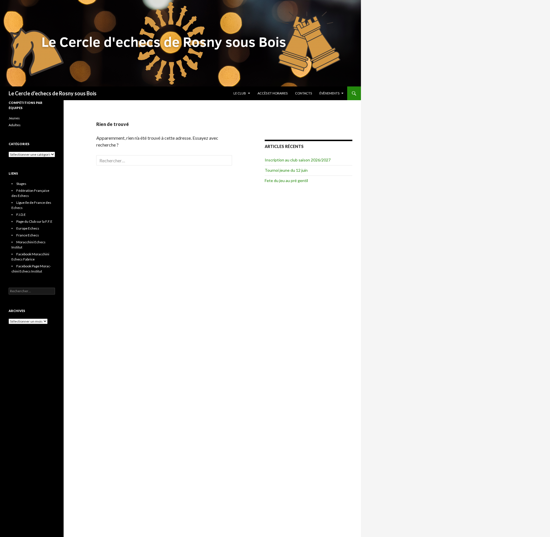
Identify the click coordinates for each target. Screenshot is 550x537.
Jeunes (14, 118)
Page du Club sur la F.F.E (34, 221)
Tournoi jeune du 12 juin (286, 170)
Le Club (239, 93)
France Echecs (27, 235)
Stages (21, 183)
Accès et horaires (273, 93)
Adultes (15, 125)
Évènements (329, 93)
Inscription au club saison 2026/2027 (298, 159)
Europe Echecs (27, 228)
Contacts (303, 93)
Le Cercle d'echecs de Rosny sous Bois (53, 93)
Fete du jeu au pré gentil (286, 180)
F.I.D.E (21, 214)
